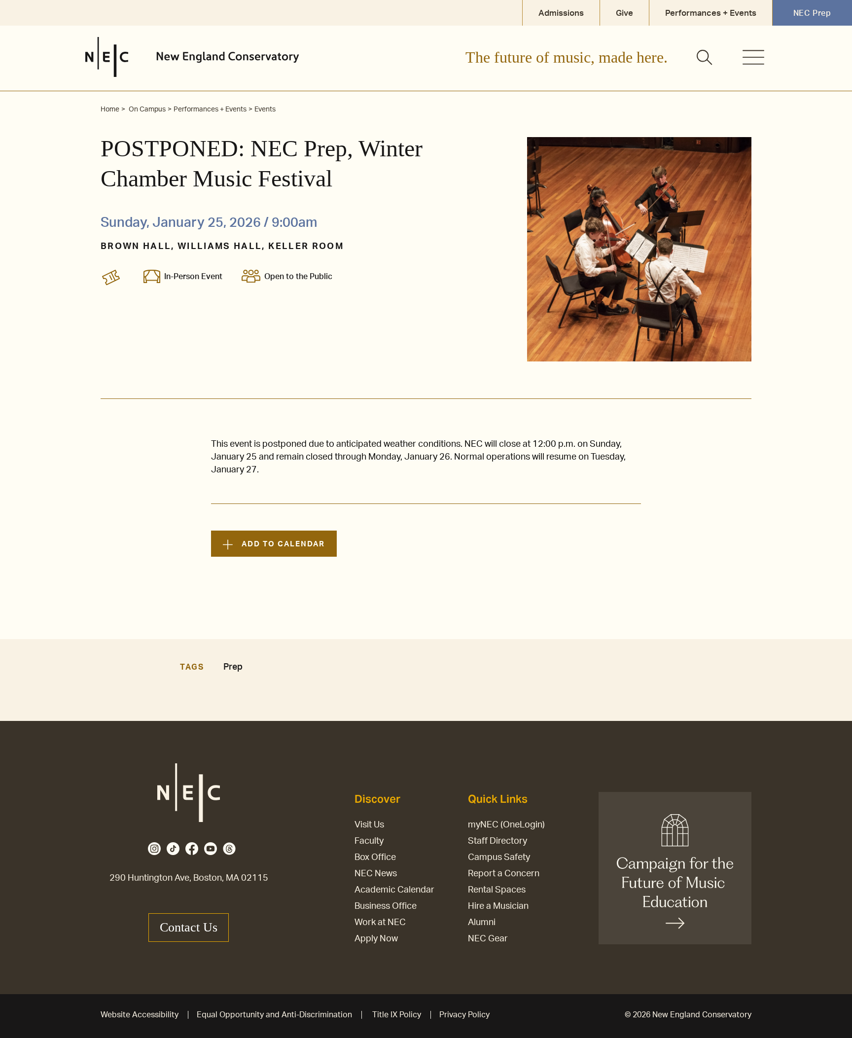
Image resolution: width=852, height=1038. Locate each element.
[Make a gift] (675, 868)
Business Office (386, 906)
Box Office (375, 857)
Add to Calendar (283, 544)
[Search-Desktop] (705, 58)
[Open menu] (753, 57)
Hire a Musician (498, 906)
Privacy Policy (464, 1015)
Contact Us (188, 927)
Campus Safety (499, 857)
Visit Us (369, 825)
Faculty (369, 841)
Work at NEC (380, 922)
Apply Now (376, 938)
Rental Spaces (497, 890)
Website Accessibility (139, 1015)
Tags (192, 667)
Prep (233, 667)
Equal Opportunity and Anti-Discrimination (274, 1015)
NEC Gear (488, 938)
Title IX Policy (396, 1015)
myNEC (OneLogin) (506, 825)
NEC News (376, 873)
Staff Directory (497, 841)
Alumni (482, 922)
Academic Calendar (394, 890)
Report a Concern (503, 873)
